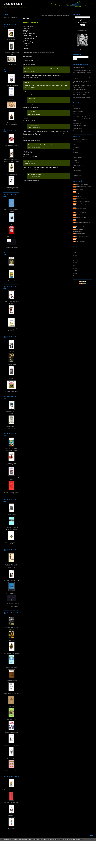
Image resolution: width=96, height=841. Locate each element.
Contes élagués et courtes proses (81, 142)
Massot (75, 85)
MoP (29, 64)
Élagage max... (11, 815)
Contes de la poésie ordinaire (11, 789)
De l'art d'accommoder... (11, 770)
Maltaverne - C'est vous (82, 226)
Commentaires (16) (49, 52)
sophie (29, 94)
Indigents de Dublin (11, 719)
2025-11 (75, 273)
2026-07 (75, 252)
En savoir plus (78, 839)
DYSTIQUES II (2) (81, 89)
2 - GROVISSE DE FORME (11, 593)
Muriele (29, 156)
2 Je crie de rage (11, 237)
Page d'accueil (57, 15)
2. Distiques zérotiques (11, 110)
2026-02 (75, 265)
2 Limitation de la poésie (11, 268)
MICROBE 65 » (66, 15)
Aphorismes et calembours (80, 139)
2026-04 (75, 260)
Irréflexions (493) (81, 94)
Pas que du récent (77, 157)
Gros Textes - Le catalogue (83, 201)
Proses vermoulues (78, 165)
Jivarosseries (11, 828)
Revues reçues (77, 170)
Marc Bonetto (76, 70)
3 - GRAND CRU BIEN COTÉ (11, 580)
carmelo (30, 107)
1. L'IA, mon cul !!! (11, 64)
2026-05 (75, 257)
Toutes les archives (78, 275)
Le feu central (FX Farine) (82, 220)
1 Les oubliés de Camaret (11, 247)
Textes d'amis (76, 173)
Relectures (76, 167)
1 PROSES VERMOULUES (11, 391)
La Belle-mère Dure (81, 217)
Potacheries (76, 162)
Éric (74, 67)
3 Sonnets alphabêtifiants (11, 224)
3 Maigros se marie (11, 364)
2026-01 (75, 268)
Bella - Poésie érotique (82, 184)
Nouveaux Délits (80, 233)
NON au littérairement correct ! (11, 653)
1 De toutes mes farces (11, 280)
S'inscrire (83, 20)
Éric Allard (78, 196)
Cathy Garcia (79, 189)
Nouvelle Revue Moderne (82, 236)
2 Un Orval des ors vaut (11, 316)
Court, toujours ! (12, 3)
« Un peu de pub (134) (47, 15)
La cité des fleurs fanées (11, 732)
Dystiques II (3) (77, 108)
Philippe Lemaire (80, 238)
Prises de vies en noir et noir (11, 693)
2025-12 (75, 270)
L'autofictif (78, 214)
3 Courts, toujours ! (11, 514)
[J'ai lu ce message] (94, 839)
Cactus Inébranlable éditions (83, 186)
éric (29, 120)
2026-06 (75, 255)
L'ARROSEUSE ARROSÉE (80, 125)
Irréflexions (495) (81, 67)
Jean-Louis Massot (81, 212)
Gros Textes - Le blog (81, 198)
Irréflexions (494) (77, 123)
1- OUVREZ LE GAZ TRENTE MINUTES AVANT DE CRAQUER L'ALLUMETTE (11, 605)
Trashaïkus (11, 706)
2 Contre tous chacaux (11, 174)
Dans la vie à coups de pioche (11, 802)
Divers (74, 144)
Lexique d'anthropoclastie (11, 758)
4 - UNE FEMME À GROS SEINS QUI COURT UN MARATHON (11, 566)
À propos (82, 49)
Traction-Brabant (80, 241)
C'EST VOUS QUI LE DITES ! (80, 116)
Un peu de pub (77, 175)
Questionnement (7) (78, 111)
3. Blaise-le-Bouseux (11, 39)
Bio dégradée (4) (77, 131)
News (74, 155)
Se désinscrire (83, 22)
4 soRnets (11, 351)
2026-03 (75, 263)
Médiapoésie (76, 147)
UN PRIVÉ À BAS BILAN (11, 627)
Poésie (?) (75, 160)
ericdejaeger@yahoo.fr (82, 30)
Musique (75, 152)
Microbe (75, 149)
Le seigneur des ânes (11, 680)
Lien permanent (41, 52)
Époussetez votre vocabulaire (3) (81, 106)
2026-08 (75, 250)
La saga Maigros (11, 640)
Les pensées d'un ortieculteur (11, 745)
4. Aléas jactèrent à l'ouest (11, 85)
